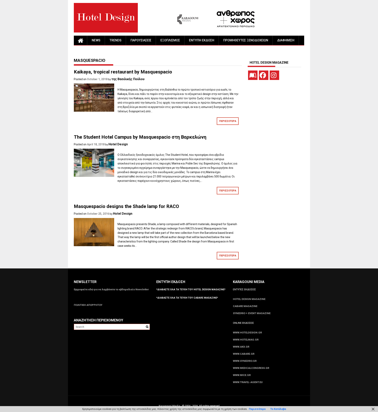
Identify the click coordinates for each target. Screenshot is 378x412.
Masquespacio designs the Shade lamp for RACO (126, 206)
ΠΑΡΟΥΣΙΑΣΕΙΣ (141, 40)
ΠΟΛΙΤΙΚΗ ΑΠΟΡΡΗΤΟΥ (88, 304)
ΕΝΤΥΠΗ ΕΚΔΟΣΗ (201, 40)
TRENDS (115, 40)
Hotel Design (118, 144)
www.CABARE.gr (243, 353)
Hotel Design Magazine (249, 299)
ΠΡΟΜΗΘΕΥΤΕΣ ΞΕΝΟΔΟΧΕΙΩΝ (245, 40)
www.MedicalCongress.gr (251, 368)
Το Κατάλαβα (278, 408)
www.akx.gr (241, 346)
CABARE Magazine (245, 306)
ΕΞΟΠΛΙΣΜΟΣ (170, 40)
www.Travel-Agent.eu (248, 382)
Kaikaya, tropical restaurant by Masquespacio (123, 72)
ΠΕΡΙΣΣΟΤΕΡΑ (227, 121)
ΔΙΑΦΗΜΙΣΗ (285, 40)
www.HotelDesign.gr (247, 332)
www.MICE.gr (242, 375)
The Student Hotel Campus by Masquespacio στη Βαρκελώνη (140, 137)
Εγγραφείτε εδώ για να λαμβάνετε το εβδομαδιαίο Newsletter (111, 289)
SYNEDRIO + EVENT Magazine (252, 313)
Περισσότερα (257, 408)
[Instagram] (274, 75)
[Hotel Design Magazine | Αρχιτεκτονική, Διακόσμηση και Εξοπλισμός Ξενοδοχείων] (80, 40)
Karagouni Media (170, 405)
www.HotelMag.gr (245, 339)
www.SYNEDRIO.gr (245, 360)
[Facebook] (263, 75)
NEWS (96, 40)
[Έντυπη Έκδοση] (253, 75)
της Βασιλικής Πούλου (128, 79)
